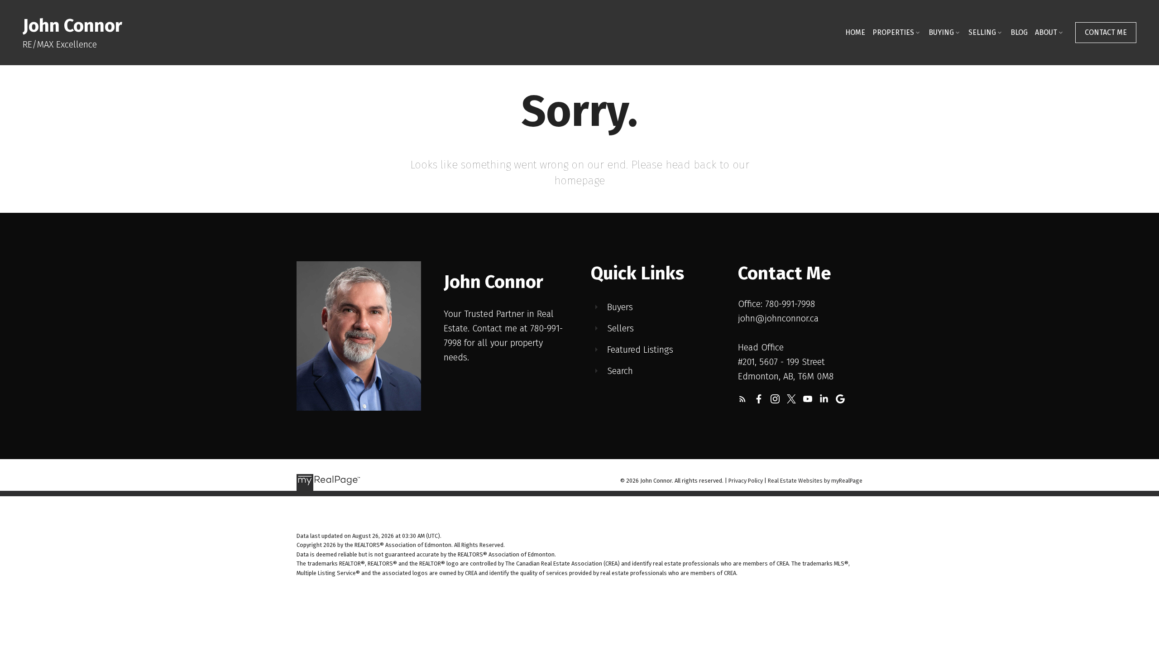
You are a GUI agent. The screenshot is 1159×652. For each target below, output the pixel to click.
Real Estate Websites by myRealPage (815, 480)
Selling (982, 32)
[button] (1105, 32)
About (1046, 32)
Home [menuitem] (855, 32)
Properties (893, 32)
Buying (941, 32)
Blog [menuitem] (1019, 32)
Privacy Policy (745, 480)
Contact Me (1106, 32)
